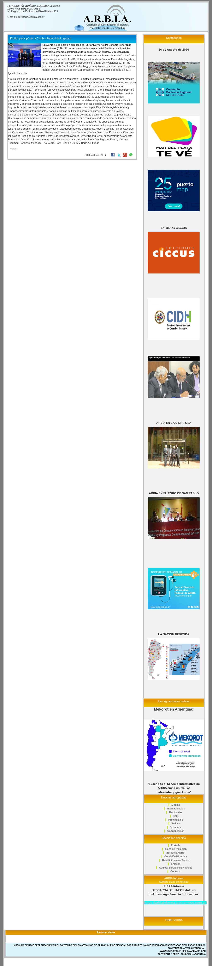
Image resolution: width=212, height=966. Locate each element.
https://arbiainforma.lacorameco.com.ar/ (175, 902)
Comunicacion (175, 831)
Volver (14, 148)
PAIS (175, 816)
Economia (176, 827)
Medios (175, 804)
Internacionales (176, 808)
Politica (175, 823)
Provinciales (175, 819)
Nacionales (175, 812)
